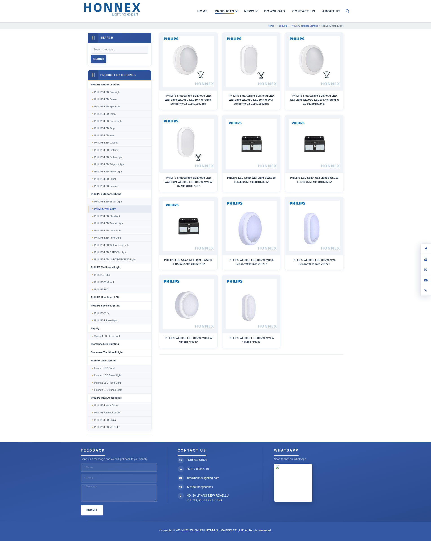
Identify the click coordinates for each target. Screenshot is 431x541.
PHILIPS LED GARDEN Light (110, 252)
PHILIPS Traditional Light (106, 267)
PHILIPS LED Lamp (105, 114)
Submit (92, 510)
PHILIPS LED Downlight (107, 92)
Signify (95, 328)
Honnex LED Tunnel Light (108, 390)
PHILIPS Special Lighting (105, 305)
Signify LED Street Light (107, 336)
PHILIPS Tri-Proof (104, 282)
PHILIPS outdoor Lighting (106, 194)
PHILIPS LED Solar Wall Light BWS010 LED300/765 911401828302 (251, 179)
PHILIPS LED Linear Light (108, 121)
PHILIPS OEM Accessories (106, 397)
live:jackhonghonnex (200, 487)
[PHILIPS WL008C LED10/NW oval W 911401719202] (251, 304)
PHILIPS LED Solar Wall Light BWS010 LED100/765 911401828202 (314, 179)
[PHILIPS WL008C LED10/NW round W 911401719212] (188, 304)
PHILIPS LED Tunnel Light (108, 223)
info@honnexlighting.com (203, 478)
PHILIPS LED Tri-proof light (109, 164)
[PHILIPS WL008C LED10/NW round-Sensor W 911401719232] (251, 226)
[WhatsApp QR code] (426, 269)
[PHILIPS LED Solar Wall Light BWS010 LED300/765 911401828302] (251, 144)
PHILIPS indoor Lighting (105, 84)
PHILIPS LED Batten (105, 99)
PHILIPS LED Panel (105, 179)
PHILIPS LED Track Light (108, 171)
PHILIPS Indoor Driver (106, 405)
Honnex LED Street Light (107, 375)
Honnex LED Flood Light (107, 382)
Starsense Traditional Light (107, 352)
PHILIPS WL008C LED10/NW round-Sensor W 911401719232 (251, 262)
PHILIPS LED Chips (105, 420)
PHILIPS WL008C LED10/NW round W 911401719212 (188, 340)
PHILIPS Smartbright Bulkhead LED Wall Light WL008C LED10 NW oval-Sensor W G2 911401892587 (251, 100)
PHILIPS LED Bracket (106, 186)
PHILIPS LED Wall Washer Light (111, 245)
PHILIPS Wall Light (105, 208)
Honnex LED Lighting (104, 360)
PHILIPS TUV (101, 313)
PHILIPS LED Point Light (107, 237)
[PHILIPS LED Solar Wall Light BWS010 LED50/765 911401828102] (188, 226)
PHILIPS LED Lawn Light (107, 230)
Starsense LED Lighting (105, 344)
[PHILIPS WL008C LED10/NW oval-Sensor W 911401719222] (314, 226)
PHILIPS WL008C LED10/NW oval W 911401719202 (251, 340)
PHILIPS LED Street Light (108, 201)
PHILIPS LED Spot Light (107, 106)
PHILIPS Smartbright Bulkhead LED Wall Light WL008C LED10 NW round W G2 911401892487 (314, 100)
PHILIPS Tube (102, 275)
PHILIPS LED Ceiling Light (108, 157)
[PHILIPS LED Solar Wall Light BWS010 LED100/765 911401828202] (314, 144)
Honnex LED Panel (104, 368)
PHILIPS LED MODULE (107, 427)
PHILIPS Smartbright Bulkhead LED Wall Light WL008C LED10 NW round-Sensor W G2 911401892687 (188, 100)
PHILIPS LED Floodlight (107, 216)
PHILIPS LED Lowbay (106, 142)
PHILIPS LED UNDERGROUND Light (114, 259)
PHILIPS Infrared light (106, 320)
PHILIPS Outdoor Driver (107, 412)
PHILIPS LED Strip (104, 128)
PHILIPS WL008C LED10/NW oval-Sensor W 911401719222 (314, 262)
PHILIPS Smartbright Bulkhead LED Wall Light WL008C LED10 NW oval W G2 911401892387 (188, 182)
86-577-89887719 (198, 469)
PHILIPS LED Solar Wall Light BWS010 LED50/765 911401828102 (188, 262)
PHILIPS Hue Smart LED (105, 297)
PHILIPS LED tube (104, 135)
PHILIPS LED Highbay (106, 150)
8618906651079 (197, 460)
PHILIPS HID (101, 289)
